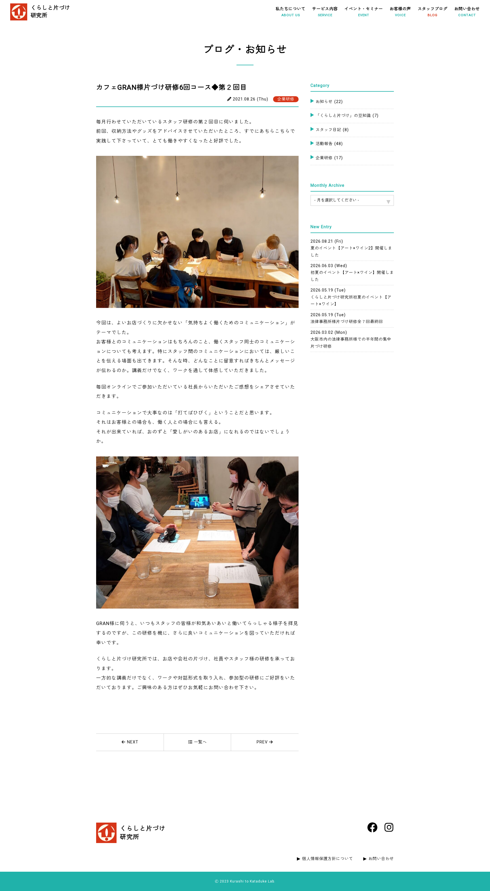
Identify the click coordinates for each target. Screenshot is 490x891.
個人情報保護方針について (327, 858)
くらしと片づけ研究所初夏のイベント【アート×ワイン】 (351, 297)
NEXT (132, 742)
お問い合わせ (381, 858)
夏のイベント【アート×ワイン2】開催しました (351, 248)
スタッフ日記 (332, 129)
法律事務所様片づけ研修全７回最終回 (347, 318)
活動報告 (329, 143)
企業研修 (329, 158)
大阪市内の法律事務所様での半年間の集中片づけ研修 (351, 339)
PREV (263, 742)
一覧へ (200, 742)
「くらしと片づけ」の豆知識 (347, 115)
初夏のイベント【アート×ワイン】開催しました (352, 272)
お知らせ (329, 101)
